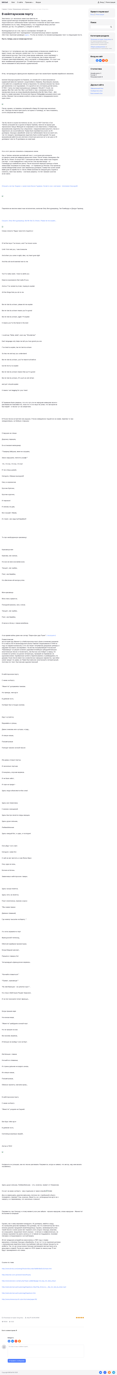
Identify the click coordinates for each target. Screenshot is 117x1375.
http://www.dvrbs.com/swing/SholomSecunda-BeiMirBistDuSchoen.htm (27, 1269)
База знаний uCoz (96, 93)
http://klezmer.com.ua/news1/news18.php (16, 1275)
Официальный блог (97, 88)
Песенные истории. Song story (39, 9)
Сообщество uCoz (97, 91)
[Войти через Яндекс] (16, 1341)
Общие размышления (98, 47)
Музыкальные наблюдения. (21, 9)
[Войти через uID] (9, 1341)
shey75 (29, 1317)
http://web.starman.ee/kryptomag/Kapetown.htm (19, 1293)
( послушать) (51, 635)
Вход (102, 2)
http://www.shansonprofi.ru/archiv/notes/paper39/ (19, 1299)
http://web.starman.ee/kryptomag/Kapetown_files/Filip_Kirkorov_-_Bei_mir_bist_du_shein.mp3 (34, 1287)
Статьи (10, 9)
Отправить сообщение (16, 1360)
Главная (4, 9)
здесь (27, 35)
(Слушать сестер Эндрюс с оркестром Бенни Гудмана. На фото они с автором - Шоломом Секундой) (40, 186)
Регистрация (110, 2)
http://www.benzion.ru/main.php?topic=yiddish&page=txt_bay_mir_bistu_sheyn (29, 1281)
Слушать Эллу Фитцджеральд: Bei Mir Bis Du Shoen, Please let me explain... (29, 221)
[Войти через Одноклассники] (19, 1341)
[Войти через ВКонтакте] (12, 1341)
